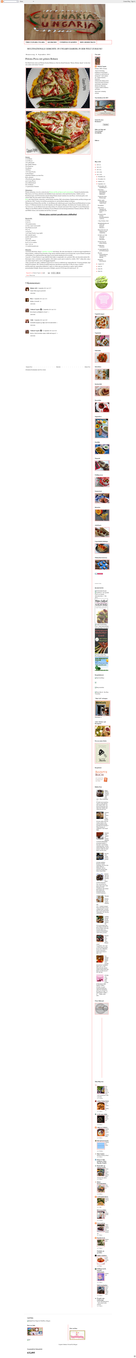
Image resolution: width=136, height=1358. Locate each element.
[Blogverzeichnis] (99, 687)
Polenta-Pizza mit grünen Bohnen (102, 242)
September (100, 184)
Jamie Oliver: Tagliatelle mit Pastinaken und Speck (102, 210)
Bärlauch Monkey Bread (102, 1155)
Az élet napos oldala (102, 1114)
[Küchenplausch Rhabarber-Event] (101, 653)
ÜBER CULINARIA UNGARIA (35, 42)
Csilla (31, 320)
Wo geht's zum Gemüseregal (100, 1299)
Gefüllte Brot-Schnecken (101, 246)
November (100, 179)
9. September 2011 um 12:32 (40, 298)
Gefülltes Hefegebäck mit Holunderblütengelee (107, 920)
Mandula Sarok (101, 1238)
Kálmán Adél (33, 288)
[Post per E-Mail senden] (48, 273)
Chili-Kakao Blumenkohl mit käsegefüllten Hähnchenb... (102, 192)
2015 (98, 164)
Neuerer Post (29, 367)
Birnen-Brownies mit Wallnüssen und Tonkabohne (103, 231)
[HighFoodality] (102, 656)
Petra (31, 299)
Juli (99, 266)
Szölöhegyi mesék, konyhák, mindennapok (101, 1270)
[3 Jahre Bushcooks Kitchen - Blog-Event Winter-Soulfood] (101, 623)
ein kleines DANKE (106, 1214)
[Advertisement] (101, 1024)
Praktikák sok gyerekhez (100, 1252)
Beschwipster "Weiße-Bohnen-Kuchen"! (107, 857)
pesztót (29, 257)
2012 (98, 172)
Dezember (100, 176)
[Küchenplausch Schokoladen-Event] (101, 591)
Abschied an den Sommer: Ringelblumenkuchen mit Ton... (103, 216)
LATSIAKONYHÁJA (102, 1197)
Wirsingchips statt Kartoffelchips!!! (102, 186)
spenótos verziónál (48, 251)
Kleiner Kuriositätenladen (101, 1182)
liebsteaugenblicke (101, 1210)
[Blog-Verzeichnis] (99, 574)
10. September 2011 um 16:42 (50, 330)
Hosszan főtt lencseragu (106, 1118)
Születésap (107, 1274)
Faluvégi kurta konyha (103, 1141)
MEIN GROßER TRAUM (87, 42)
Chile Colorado (106, 1186)
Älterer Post (87, 367)
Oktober (100, 181)
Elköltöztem (107, 1240)
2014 (98, 167)
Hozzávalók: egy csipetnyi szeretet (101, 1166)
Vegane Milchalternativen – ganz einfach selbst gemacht (103, 1303)
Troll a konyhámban (102, 1285)
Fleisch (31, 275)
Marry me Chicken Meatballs (107, 1106)
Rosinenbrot (101, 205)
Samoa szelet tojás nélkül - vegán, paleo (107, 1290)
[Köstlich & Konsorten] (101, 288)
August (100, 264)
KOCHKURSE (52, 42)
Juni (99, 268)
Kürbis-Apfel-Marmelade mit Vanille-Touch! (102, 201)
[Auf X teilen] (56, 273)
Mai (99, 271)
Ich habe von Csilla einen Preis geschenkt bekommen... (102, 237)
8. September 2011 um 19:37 (44, 288)
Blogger (75, 1344)
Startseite (58, 367)
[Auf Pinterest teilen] (59, 273)
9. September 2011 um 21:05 (40, 320)
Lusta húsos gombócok (107, 1259)
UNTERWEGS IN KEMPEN (68, 42)
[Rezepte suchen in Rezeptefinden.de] (99, 678)
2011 (98, 174)
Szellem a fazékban (102, 1255)
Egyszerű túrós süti (107, 1200)
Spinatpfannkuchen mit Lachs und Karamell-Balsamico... (103, 225)
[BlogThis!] (54, 273)
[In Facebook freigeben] (58, 273)
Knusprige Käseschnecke (102, 260)
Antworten (32, 293)
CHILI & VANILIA (102, 1127)
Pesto (26, 199)
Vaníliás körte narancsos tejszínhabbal (107, 1132)
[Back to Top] (135, 1357)
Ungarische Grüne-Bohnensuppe (102, 197)
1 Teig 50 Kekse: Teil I (103, 221)
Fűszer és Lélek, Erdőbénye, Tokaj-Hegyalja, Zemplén (102, 1161)
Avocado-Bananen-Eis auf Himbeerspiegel (103, 249)
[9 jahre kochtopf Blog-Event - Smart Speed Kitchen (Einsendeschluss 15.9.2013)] (102, 628)
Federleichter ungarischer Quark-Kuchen (107, 816)
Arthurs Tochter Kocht (103, 1101)
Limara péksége (101, 1223)
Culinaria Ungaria (35, 309)
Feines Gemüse (100, 1154)
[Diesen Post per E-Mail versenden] (52, 273)
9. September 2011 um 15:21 (49, 309)
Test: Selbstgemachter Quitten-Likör (107, 959)
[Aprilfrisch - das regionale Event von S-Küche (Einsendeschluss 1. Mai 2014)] (102, 597)
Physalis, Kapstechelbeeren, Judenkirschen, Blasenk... (103, 255)
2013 (98, 169)
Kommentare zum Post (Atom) (38, 369)
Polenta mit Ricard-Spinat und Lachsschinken (61, 192)
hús (34, 275)
